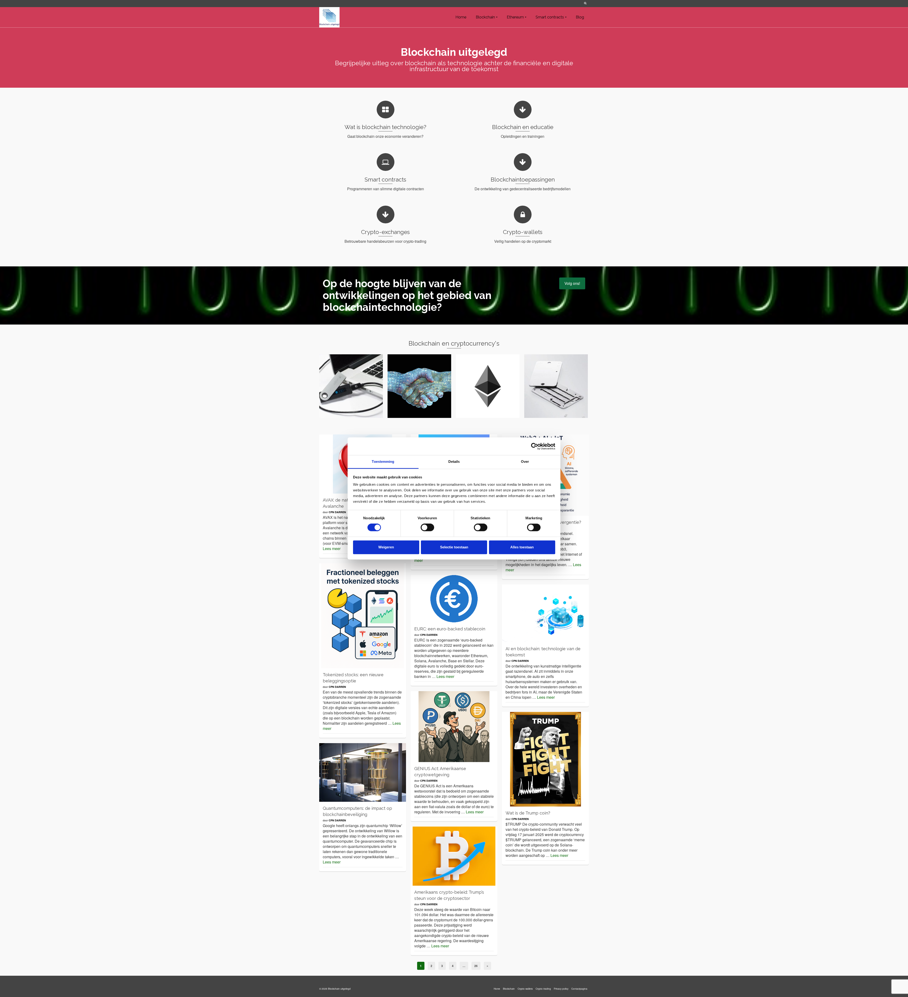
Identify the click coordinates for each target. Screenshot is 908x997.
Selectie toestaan (454, 547)
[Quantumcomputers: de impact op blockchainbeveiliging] (362, 772)
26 (476, 966)
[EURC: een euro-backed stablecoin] (454, 598)
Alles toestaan (522, 547)
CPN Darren (337, 512)
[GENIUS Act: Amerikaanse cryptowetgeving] (454, 726)
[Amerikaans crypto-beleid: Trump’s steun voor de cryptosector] (454, 856)
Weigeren (386, 547)
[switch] (427, 527)
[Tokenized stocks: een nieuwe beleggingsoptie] (362, 615)
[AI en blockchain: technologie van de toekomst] (545, 613)
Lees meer (331, 548)
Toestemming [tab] (383, 461)
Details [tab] (454, 461)
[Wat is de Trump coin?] (545, 759)
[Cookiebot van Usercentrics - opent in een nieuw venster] (534, 446)
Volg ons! (572, 283)
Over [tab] (525, 461)
